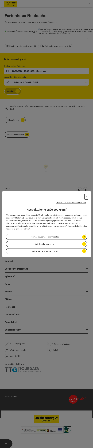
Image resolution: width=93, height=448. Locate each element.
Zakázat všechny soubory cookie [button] (45, 251)
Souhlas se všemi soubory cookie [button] (45, 237)
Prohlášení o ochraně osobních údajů (71, 202)
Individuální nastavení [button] (44, 244)
